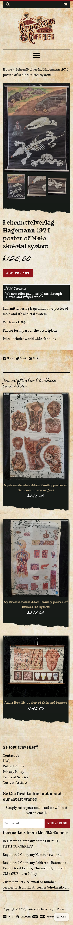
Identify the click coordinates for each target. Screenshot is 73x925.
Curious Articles (15, 782)
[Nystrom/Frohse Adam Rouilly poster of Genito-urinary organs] (36, 437)
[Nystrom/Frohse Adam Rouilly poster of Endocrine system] (36, 558)
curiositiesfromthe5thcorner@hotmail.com (36, 887)
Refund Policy (13, 766)
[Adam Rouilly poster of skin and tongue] (36, 667)
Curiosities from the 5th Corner (46, 909)
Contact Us (11, 755)
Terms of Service (15, 777)
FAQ (6, 761)
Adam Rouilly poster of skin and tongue (35, 702)
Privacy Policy (13, 772)
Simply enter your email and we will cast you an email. (36, 811)
